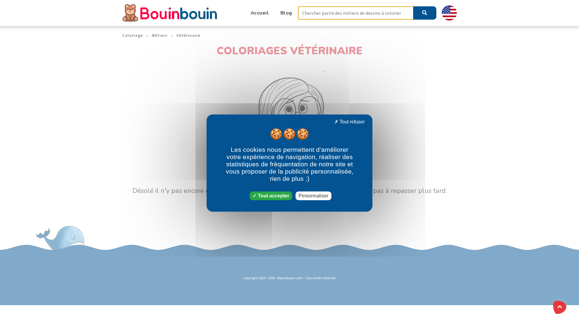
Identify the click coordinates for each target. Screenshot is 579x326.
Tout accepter (273, 195)
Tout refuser (351, 121)
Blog (286, 12)
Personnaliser (313, 195)
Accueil (260, 12)
